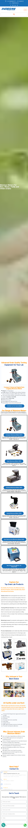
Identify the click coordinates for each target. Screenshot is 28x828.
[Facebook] (11, 5)
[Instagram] (17, 5)
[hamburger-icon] (25, 10)
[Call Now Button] (3, 825)
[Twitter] (13, 5)
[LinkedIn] (15, 5)
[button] (14, 14)
